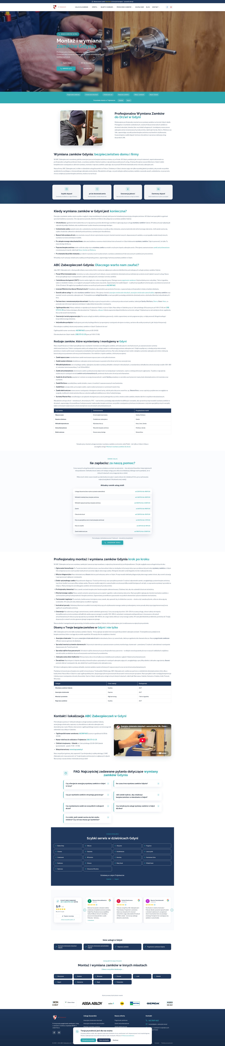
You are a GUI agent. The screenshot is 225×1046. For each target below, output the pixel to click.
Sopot (117, 879)
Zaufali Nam (139, 7)
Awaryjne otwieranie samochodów (93, 1023)
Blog (148, 7)
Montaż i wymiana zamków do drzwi (118, 447)
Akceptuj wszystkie (88, 1040)
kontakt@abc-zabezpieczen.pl (158, 1024)
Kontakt (155, 7)
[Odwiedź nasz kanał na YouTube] (59, 1032)
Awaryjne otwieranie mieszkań (92, 1020)
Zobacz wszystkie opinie (67, 919)
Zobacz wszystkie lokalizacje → (112, 969)
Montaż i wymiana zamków (91, 1026)
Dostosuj (115, 1040)
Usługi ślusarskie (81, 7)
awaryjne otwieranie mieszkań (119, 293)
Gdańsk (108, 879)
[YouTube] (171, 7)
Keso (80, 250)
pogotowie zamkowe (129, 280)
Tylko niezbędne (104, 1040)
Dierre (155, 301)
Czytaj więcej (91, 920)
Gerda (85, 250)
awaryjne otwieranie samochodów (142, 293)
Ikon (164, 301)
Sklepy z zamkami (107, 7)
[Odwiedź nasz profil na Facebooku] (54, 1032)
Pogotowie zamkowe (121, 1020)
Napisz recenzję (69, 916)
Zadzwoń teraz (113, 542)
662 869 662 (111, 285)
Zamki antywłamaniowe (122, 1023)
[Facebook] (167, 7)
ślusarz (101, 310)
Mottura (93, 250)
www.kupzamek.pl (76, 749)
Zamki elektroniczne (121, 1026)
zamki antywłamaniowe (162, 247)
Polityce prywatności (128, 1035)
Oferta (94, 7)
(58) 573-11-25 (80, 334)
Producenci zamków (124, 7)
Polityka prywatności (167, 1043)
